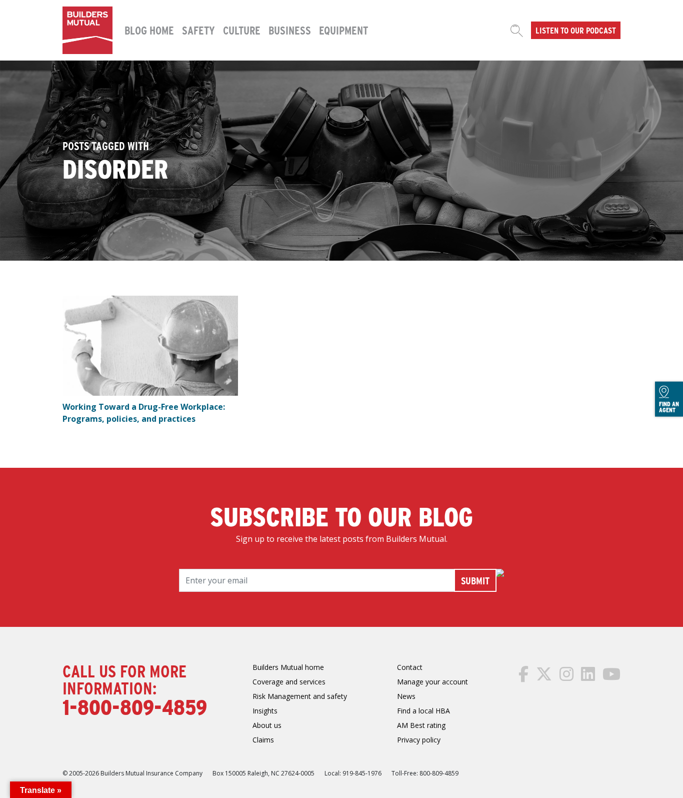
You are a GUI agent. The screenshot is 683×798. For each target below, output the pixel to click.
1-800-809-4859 (134, 706)
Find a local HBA (423, 710)
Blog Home (149, 30)
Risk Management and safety (299, 696)
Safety (198, 30)
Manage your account (432, 681)
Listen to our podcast (576, 30)
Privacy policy (418, 739)
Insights (265, 710)
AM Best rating (421, 725)
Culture (241, 30)
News (406, 696)
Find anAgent (669, 407)
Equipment (343, 30)
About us (267, 725)
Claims (263, 739)
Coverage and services (289, 681)
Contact (409, 667)
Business (289, 30)
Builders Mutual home (288, 667)
